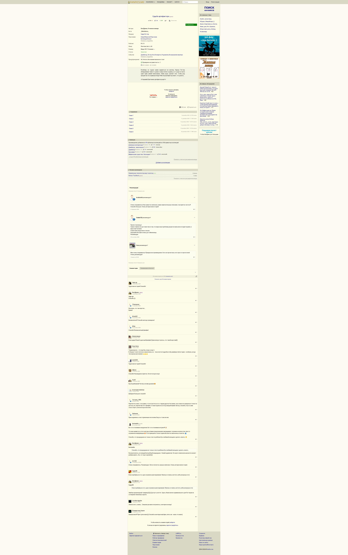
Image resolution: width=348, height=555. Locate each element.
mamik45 (135, 360)
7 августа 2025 (135, 415)
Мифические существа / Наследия (139, 154)
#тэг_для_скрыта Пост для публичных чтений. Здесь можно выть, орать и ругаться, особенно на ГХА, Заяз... (208, 97)
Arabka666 (139, 197)
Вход (207, 2)
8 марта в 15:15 (136, 482)
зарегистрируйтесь (171, 97)
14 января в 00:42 (136, 462)
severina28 (149, 149)
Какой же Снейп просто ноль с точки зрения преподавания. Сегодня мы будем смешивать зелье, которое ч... (209, 105)
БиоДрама (144, 28)
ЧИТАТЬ (153, 95)
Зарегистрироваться (135, 535)
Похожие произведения (136, 170)
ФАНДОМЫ (160, 2)
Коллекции (132, 139)
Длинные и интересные (136, 145)
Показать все (140, 191)
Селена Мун (159, 147)
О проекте (202, 533)
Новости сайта (203, 542)
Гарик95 (134, 471)
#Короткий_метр (205, 29)
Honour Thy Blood (134, 175)
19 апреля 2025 (136, 381)
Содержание (133, 111)
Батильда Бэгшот (146, 39)
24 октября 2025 (136, 444)
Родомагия (165, 55)
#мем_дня (203, 26)
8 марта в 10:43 (136, 472)
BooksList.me (180, 535)
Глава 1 (131, 115)
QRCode (183, 107)
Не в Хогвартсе (156, 55)
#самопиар (203, 31)
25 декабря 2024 (136, 327)
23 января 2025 (136, 337)
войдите (171, 91)
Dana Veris (135, 346)
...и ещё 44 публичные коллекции (138, 157)
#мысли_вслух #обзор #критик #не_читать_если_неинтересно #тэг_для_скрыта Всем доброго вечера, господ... (209, 122)
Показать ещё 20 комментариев (163, 279)
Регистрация (215, 2)
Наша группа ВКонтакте (206, 544)
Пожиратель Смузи (138, 510)
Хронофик (132, 152)
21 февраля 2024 (134, 209)
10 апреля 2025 (136, 371)
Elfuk (133, 326)
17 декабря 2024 (136, 305)
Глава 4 (131, 125)
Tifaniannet (135, 304)
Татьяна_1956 (136, 400)
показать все (169, 276)
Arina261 (135, 316)
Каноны (155, 547)
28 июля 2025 (135, 401)
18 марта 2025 (135, 361)
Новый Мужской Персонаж (149, 37)
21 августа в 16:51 (136, 512)
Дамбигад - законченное (136, 147)
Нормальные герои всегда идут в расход (141, 173)
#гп (208, 26)
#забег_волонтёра (205, 19)
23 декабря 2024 (136, 317)
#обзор (213, 29)
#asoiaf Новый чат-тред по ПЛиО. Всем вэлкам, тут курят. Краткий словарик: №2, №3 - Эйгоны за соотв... (209, 89)
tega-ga (134, 282)
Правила (201, 535)
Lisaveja (158, 144)
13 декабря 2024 (136, 283)
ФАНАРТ (169, 2)
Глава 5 (131, 128)
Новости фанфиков (158, 535)
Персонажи (156, 544)
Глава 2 (131, 118)
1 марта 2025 (135, 347)
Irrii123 (134, 461)
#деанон (212, 26)
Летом (150, 55)
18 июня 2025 (135, 391)
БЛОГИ (177, 2)
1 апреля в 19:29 (136, 502)
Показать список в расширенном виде (185, 159)
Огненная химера (153, 28)
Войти (131, 533)
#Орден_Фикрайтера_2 (207, 21)
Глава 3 (131, 122)
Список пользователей (159, 540)
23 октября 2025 (136, 425)
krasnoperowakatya (138, 390)
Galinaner (135, 413)
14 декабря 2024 (136, 294)
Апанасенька (136, 336)
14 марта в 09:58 (134, 257)
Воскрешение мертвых (176, 55)
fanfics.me (210, 549)
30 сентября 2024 (134, 237)
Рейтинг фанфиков (158, 538)
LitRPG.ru (178, 533)
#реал (202, 24)
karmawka (135, 423)
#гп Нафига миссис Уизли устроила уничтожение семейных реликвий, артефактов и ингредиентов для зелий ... (208, 113)
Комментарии (157, 542)
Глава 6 (131, 131)
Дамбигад (144, 55)
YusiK (134, 380)
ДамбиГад (132, 149)
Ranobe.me (179, 538)
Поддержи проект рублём (209, 131)
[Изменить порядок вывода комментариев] (196, 276)
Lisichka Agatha (137, 500)
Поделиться (192, 107)
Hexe (137, 245)
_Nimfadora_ (145, 31)
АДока (134, 370)
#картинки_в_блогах (210, 24)
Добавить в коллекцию (163, 162)
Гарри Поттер (145, 34)
